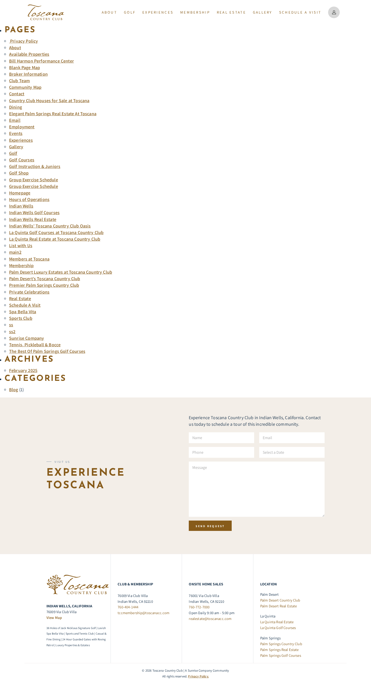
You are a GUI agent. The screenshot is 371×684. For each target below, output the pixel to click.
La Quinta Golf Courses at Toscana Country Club (56, 232)
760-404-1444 (128, 607)
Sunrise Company (26, 338)
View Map (54, 617)
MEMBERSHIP (195, 12)
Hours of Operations (29, 199)
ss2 (12, 331)
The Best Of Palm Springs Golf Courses (47, 351)
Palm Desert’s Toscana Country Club (44, 278)
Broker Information (28, 74)
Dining (15, 107)
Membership (21, 265)
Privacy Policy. (198, 676)
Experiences (21, 140)
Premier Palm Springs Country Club (44, 285)
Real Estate (20, 298)
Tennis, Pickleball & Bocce (35, 345)
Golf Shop (19, 173)
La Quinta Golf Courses (278, 627)
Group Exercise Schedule (33, 180)
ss (11, 325)
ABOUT (109, 12)
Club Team (19, 80)
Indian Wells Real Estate (32, 219)
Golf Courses (21, 160)
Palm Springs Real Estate (279, 649)
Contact (16, 94)
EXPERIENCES (157, 12)
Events (15, 133)
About (15, 47)
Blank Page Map (24, 67)
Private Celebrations (29, 292)
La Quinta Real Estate (277, 621)
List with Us (20, 245)
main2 (15, 252)
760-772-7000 (199, 607)
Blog (13, 389)
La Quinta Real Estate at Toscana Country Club (54, 239)
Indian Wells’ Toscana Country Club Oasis (50, 226)
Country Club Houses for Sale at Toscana (49, 100)
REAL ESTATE (231, 12)
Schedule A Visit (300, 12)
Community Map (25, 87)
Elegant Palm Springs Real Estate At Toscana (52, 114)
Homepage (19, 193)
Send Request (210, 526)
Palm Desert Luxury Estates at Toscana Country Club (60, 272)
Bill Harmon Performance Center (41, 61)
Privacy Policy (23, 41)
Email (14, 120)
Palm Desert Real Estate (278, 606)
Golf (130, 12)
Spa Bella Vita (22, 312)
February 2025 (23, 370)
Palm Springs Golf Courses (280, 655)
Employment (22, 127)
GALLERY (262, 12)
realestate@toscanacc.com (210, 618)
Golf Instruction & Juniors (34, 166)
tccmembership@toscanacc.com (143, 612)
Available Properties (29, 54)
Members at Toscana (29, 259)
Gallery (16, 147)
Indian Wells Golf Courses (34, 212)
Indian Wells (21, 206)
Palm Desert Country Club (280, 600)
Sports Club (20, 318)
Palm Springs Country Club (281, 643)
